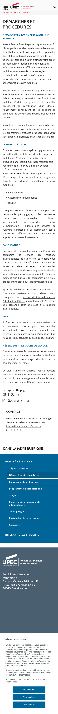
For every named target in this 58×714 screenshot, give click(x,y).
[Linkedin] (17, 395)
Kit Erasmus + (15, 193)
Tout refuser (28, 705)
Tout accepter (29, 690)
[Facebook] (8, 395)
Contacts (14, 524)
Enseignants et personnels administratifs (24, 503)
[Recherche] (55, 4)
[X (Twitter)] (12, 395)
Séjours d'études (19, 468)
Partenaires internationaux (25, 518)
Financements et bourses (24, 482)
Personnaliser (29, 697)
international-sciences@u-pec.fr (23, 426)
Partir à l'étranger (18, 461)
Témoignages (16, 511)
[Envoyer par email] (4, 395)
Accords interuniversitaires (22, 198)
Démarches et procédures (24, 475)
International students (22, 534)
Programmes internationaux (25, 488)
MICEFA (12, 203)
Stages (13, 495)
